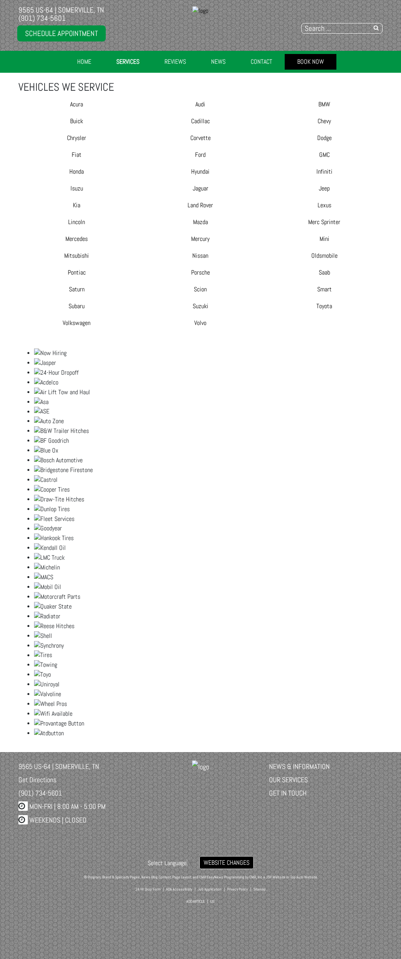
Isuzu (76, 188)
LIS (212, 901)
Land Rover (200, 205)
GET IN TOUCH (288, 792)
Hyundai (200, 171)
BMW (324, 104)
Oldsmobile (324, 255)
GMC (324, 155)
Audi (200, 104)
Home (84, 61)
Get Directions (37, 779)
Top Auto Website (303, 877)
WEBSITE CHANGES (226, 862)
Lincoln (76, 222)
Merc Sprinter (324, 222)
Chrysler (76, 138)
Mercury (200, 239)
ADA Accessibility (179, 889)
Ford (200, 155)
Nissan (200, 255)
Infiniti (324, 171)
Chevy (324, 121)
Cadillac (200, 121)
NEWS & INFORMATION (299, 766)
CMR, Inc (255, 877)
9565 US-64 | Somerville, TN (61, 10)
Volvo (200, 323)
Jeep (324, 188)
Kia (76, 205)
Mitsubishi (76, 255)
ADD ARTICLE (195, 901)
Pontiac (77, 272)
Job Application (210, 889)
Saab (324, 272)
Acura (76, 104)
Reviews (175, 61)
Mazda (200, 222)
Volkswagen (76, 323)
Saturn (77, 289)
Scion (200, 289)
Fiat (76, 155)
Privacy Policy (237, 889)
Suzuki (200, 306)
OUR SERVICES (288, 779)
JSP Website (275, 877)
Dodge (324, 138)
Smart (324, 289)
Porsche (200, 272)
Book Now (310, 61)
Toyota (324, 306)
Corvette (200, 138)
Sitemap (259, 889)
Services (127, 61)
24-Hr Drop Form (148, 889)
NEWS (218, 61)
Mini (324, 239)
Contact (261, 61)
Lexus (324, 205)
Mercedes (76, 239)
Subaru (77, 306)
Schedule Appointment (61, 33)
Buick (76, 121)
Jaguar (200, 188)
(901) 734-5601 (42, 18)
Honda (76, 171)
